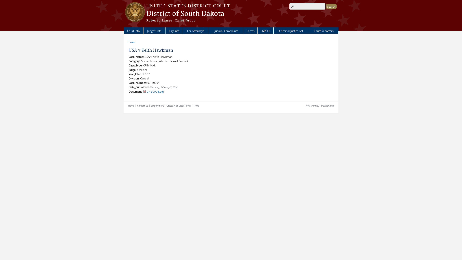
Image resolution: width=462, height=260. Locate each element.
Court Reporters (324, 31)
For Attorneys (195, 31)
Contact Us (142, 105)
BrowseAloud (327, 105)
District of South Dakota (185, 14)
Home (132, 42)
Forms (250, 31)
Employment (157, 105)
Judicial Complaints (226, 31)
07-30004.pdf (155, 91)
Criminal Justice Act (291, 31)
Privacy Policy (312, 105)
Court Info (133, 31)
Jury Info (174, 31)
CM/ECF (265, 31)
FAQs (196, 105)
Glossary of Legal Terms (179, 105)
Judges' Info (154, 31)
